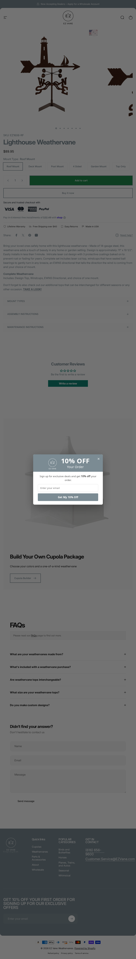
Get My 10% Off (68, 497)
